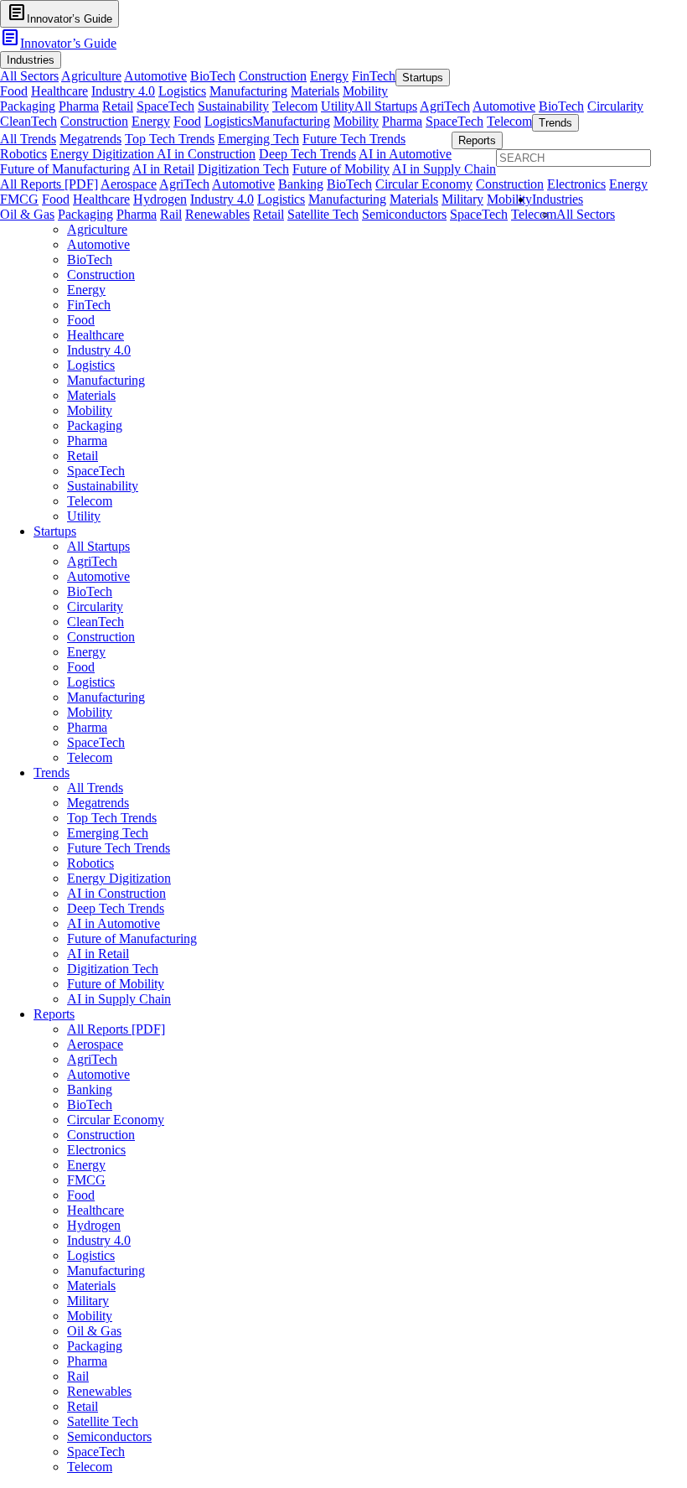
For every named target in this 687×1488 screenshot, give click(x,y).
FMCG (19, 199)
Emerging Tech (258, 139)
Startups (55, 531)
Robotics (23, 154)
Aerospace (129, 184)
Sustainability (233, 106)
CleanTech (28, 121)
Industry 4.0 (123, 91)
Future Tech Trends (353, 139)
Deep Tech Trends (307, 154)
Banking (300, 184)
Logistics (182, 91)
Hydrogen (160, 199)
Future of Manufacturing (65, 169)
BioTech (212, 76)
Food (14, 91)
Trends (52, 772)
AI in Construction (206, 154)
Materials (315, 91)
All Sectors (29, 76)
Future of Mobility (341, 169)
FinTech (373, 76)
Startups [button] (422, 77)
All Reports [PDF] (49, 184)
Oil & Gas (27, 214)
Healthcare (59, 91)
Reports (54, 1014)
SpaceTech (165, 106)
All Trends (28, 139)
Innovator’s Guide (58, 43)
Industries (557, 199)
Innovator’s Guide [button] (59, 13)
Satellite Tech (323, 214)
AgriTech (445, 106)
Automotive (155, 76)
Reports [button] (477, 140)
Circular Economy (424, 184)
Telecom (295, 106)
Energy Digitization (103, 154)
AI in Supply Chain (444, 169)
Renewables (217, 214)
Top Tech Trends (169, 139)
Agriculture (91, 76)
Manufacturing (248, 91)
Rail (171, 214)
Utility (337, 106)
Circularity (615, 106)
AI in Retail (163, 169)
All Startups (385, 106)
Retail (117, 106)
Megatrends (90, 139)
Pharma (79, 106)
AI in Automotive (405, 154)
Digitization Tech (243, 169)
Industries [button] (30, 60)
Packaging (27, 106)
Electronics (576, 184)
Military (462, 199)
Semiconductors (404, 214)
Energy (329, 76)
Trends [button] (555, 123)
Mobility (365, 91)
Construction (273, 76)
